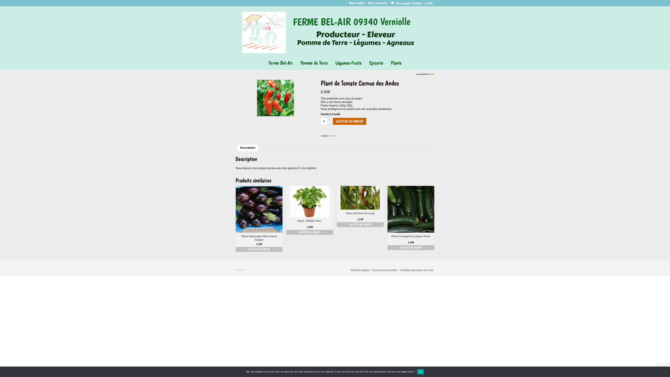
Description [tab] (247, 147)
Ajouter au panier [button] (259, 249)
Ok (420, 371)
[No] (665, 372)
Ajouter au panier (349, 121)
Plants (431, 74)
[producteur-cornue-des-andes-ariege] (275, 97)
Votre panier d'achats (414, 3)
